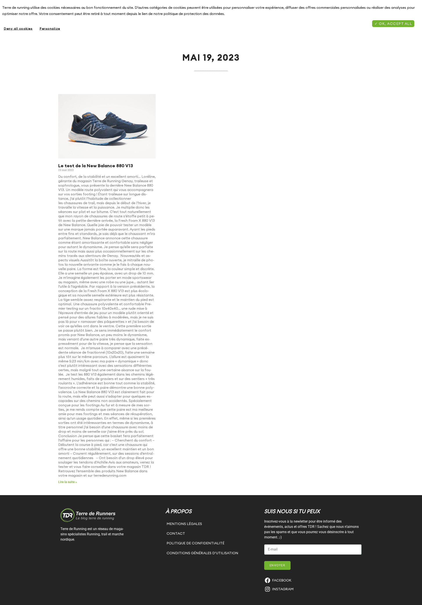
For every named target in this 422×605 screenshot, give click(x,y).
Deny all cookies (18, 29)
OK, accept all (395, 23)
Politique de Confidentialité (195, 543)
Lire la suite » (67, 482)
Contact (176, 533)
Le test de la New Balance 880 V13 (95, 165)
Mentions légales (184, 523)
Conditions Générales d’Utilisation (202, 553)
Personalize (50, 29)
